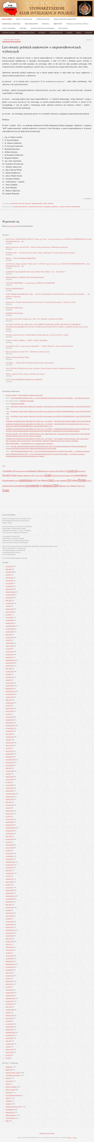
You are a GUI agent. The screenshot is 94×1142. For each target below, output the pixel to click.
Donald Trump (9, 475)
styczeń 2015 (9, 955)
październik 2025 (10, 592)
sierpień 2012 (9, 1038)
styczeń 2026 (9, 583)
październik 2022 (10, 691)
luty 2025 (8, 614)
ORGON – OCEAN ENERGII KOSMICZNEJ (21, 258)
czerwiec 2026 (10, 572)
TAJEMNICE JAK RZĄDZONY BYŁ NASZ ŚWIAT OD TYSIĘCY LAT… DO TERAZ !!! (36, 272)
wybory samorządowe (73, 206)
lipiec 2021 (9, 734)
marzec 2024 (9, 646)
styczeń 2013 (9, 1024)
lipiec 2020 (9, 768)
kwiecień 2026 (10, 577)
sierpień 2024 (9, 631)
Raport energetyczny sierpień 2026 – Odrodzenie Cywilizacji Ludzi (27, 352)
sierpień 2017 (9, 867)
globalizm (20, 475)
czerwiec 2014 (10, 975)
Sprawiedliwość (37, 203)
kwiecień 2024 (10, 643)
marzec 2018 (9, 847)
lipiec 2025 (9, 600)
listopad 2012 (9, 1029)
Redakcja (28, 203)
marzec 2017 (9, 882)
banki (26, 471)
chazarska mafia (54, 471)
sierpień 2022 (9, 697)
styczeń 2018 (9, 853)
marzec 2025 (9, 612)
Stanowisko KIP (55, 33)
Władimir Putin (75, 486)
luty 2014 (8, 987)
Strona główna (8, 33)
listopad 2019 (9, 791)
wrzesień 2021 (10, 728)
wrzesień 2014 (10, 967)
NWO (51, 480)
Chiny (61, 471)
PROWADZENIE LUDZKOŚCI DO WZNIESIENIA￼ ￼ (25, 277)
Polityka (21, 203)
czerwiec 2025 (10, 603)
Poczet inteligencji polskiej (13, 1095)
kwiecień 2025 (10, 609)
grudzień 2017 (10, 856)
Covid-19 (72, 470)
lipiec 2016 (9, 904)
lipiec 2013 (9, 1007)
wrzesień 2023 (10, 663)
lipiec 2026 (9, 569)
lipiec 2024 (9, 634)
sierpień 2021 (9, 731)
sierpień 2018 (9, 833)
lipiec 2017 (9, 870)
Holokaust (26, 475)
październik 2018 (10, 827)
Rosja (82, 480)
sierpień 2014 (9, 970)
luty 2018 (8, 850)
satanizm (88, 480)
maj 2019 (8, 808)
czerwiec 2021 (10, 737)
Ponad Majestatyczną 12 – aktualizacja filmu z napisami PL (37, 443)
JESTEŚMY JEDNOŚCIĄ (14, 308)
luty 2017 (8, 884)
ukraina (47, 485)
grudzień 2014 (10, 958)
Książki (69, 33)
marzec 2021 (9, 745)
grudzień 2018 (10, 822)
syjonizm (6, 486)
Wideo (78, 33)
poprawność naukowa (35, 206)
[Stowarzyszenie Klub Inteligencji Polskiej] (47, 16)
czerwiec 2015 (10, 941)
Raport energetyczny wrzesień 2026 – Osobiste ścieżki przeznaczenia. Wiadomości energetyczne (37, 247)
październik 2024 (10, 626)
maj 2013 (8, 1012)
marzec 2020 (9, 779)
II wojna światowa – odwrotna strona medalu (30, 395)
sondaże (62, 206)
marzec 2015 (9, 950)
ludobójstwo (25, 480)
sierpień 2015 (9, 935)
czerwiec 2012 (10, 1044)
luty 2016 (8, 918)
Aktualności (14, 203)
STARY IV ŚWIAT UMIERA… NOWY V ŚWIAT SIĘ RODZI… (27, 340)
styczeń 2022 (9, 717)
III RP (32, 475)
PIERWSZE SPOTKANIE (14, 313)
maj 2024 (8, 640)
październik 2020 (10, 759)
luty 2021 (8, 748)
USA (55, 485)
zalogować (12, 226)
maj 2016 (8, 910)
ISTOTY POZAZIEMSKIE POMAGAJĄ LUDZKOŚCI (24, 379)
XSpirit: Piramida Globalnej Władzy (17, 357)
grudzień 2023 (10, 654)
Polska (74, 480)
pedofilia (57, 480)
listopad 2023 (9, 657)
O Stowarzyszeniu (27, 33)
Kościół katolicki (8, 480)
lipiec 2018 (9, 836)
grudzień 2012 (10, 1026)
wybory (68, 486)
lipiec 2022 (9, 700)
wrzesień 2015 (10, 933)
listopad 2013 (9, 995)
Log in (75, 1137)
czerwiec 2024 (10, 637)
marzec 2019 (9, 813)
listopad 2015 (9, 927)
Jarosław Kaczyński (58, 475)
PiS (68, 480)
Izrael (48, 475)
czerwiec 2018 (10, 839)
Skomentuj (88, 198)
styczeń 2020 (9, 785)
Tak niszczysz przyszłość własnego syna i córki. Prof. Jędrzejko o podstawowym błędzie (34, 319)
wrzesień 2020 (10, 762)
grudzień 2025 (10, 586)
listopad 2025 (9, 589)
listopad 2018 (9, 825)
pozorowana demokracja (51, 206)
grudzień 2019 (10, 788)
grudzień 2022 (10, 685)
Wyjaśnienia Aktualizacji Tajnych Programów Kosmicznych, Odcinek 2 (25, 456)
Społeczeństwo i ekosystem (13, 1106)
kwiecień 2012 (10, 1049)
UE (40, 486)
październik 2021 (10, 725)
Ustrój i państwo (48, 203)
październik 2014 (10, 964)
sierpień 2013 (9, 1004)
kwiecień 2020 (10, 776)
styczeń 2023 (9, 683)
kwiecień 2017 (10, 879)
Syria (12, 486)
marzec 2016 (9, 916)
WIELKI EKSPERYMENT (15, 288)
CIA (65, 471)
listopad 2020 (9, 756)
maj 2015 (8, 944)
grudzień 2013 (10, 992)
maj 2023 (8, 674)
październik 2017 (10, 862)
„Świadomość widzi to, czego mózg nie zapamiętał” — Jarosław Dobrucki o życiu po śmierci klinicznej (39, 346)
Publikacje (8, 1101)
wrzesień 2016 (10, 899)
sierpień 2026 (9, 566)
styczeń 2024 (9, 651)
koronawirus (81, 475)
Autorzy (42, 33)
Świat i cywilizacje (11, 1115)
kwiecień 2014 (10, 981)
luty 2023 (8, 680)
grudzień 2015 (10, 924)
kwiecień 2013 (10, 1015)
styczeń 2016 (9, 921)
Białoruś (45, 471)
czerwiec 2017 (10, 873)
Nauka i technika (10, 1089)
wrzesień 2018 (10, 830)
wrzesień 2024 (10, 629)
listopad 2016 (9, 893)
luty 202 (8, 1058)
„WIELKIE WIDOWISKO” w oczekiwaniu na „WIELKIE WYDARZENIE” (30, 283)
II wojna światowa (39, 475)
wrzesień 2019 (10, 796)
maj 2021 (8, 739)
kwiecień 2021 (10, 742)
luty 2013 (8, 1021)
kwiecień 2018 (10, 845)
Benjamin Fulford (35, 471)
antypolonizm (20, 471)
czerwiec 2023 (10, 671)
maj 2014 (8, 978)
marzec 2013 (9, 1018)
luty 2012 (8, 1055)
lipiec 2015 (9, 938)
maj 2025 (8, 606)
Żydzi (5, 490)
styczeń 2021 (9, 751)
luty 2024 (8, 648)
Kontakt (88, 33)
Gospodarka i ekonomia (12, 1075)
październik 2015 (10, 930)
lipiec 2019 (9, 802)
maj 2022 (8, 705)
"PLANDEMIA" (7, 471)
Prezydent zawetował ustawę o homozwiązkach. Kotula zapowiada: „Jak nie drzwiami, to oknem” (37, 335)
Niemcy (44, 480)
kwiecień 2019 (10, 810)
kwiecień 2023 (10, 677)
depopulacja (81, 471)
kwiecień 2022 (10, 708)
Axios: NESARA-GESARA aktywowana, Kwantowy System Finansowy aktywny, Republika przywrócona (40, 368)
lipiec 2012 (9, 1041)
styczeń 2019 (9, 819)
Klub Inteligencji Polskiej (11, 39)
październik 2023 (10, 660)
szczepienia (19, 486)
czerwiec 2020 (10, 771)
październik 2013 (10, 998)
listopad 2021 (9, 722)
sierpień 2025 (9, 597)
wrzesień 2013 (10, 1001)
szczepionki (32, 485)
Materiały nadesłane (11, 1086)
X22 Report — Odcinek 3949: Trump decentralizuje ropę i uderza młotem (30, 363)
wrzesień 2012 (10, 1035)
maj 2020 (8, 774)
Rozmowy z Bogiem (11, 395)
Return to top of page (47, 1133)
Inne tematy (9, 1081)
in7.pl (70, 1137)
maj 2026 (8, 575)
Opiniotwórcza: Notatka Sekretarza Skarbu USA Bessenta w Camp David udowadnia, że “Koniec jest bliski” (41, 302)
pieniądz (63, 480)
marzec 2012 (9, 1052)
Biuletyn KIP (9, 1069)
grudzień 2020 (10, 754)
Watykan (62, 486)
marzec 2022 (9, 711)
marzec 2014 (9, 984)
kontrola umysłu (69, 475)
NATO (35, 480)
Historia (8, 1078)
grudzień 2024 (10, 620)
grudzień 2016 (10, 890)
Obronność (9, 1092)
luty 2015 (8, 953)
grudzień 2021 (10, 720)
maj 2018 (8, 842)
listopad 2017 (9, 859)
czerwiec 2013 (10, 1009)
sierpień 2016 (9, 901)
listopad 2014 (9, 961)
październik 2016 (10, 896)
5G (14, 471)
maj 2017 (8, 876)
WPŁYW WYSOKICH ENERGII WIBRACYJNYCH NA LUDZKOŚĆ (72, 421)
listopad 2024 (9, 623)
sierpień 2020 (9, 765)
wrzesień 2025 (10, 594)
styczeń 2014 (9, 989)
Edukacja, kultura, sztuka (13, 1072)
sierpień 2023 (9, 665)
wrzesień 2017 (10, 864)
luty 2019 (8, 816)
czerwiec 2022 (10, 702)
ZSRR (83, 486)
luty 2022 (8, 714)
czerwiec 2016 (10, 907)
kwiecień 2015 (10, 947)
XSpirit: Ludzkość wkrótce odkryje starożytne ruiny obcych (25, 374)
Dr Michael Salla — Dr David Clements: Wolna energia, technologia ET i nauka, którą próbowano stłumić (40, 253)
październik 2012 (10, 1032)
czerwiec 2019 (10, 805)
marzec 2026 (9, 580)
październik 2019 (10, 793)
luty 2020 (8, 782)
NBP (39, 480)
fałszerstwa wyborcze (20, 206)
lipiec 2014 (9, 972)
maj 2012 (8, 1046)
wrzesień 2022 (10, 694)
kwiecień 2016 (10, 913)
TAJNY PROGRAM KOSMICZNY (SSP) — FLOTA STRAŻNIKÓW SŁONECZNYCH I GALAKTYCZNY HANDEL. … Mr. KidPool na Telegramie (50, 398)
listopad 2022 (9, 688)
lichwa (17, 480)
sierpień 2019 (9, 799)
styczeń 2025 (9, 617)
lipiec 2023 (9, 668)
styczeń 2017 (9, 887)
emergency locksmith (12, 434)
